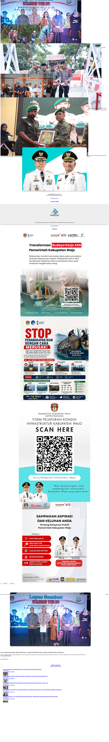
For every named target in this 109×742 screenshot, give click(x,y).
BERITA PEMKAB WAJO (55, 666)
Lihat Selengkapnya (54, 198)
